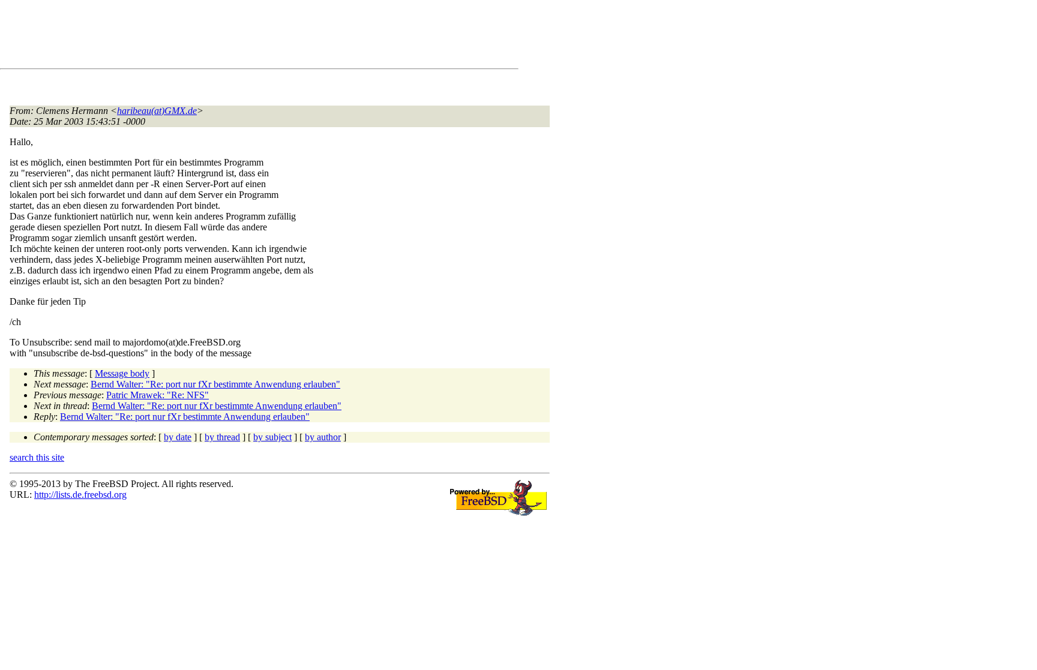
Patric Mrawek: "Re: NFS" (157, 395)
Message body (122, 373)
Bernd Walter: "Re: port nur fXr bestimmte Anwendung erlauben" (215, 384)
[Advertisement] (228, 37)
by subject (272, 437)
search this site (37, 457)
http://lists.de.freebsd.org (80, 494)
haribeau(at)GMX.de (157, 111)
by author (323, 437)
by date (177, 437)
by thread (222, 437)
